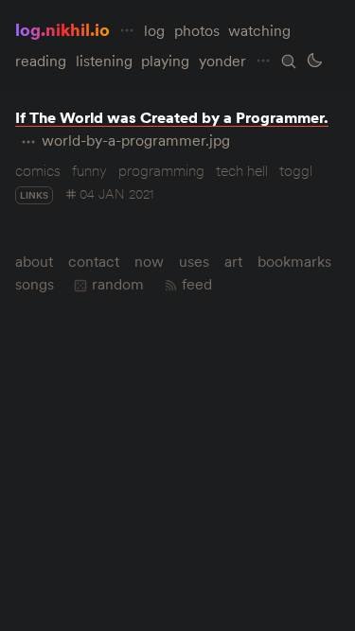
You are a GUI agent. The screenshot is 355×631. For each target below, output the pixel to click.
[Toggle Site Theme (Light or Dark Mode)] (314, 60)
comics (38, 170)
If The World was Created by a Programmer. (171, 117)
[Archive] (288, 61)
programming (161, 170)
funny (89, 170)
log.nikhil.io (62, 30)
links (34, 195)
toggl (295, 170)
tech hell (242, 170)
